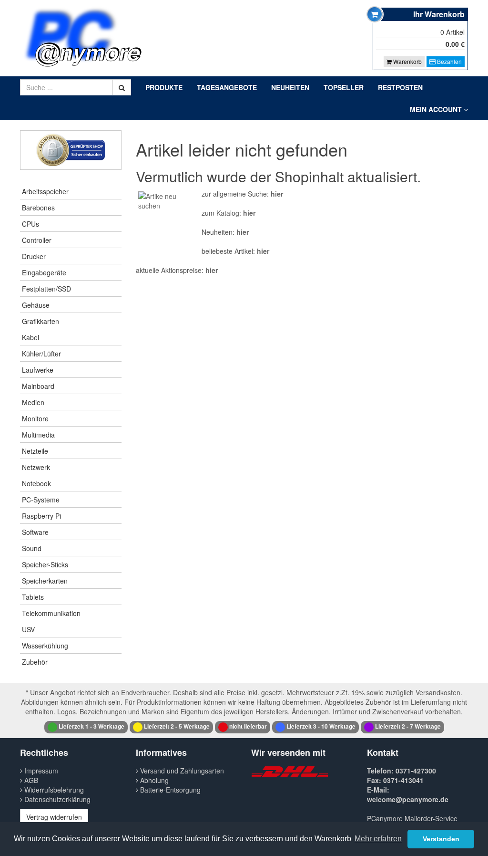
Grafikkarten (40, 321)
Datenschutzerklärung (56, 799)
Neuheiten (290, 87)
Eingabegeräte (44, 272)
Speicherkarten (45, 580)
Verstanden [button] (441, 839)
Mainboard (38, 386)
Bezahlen (449, 61)
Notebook (36, 483)
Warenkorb (407, 61)
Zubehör (35, 662)
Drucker (34, 256)
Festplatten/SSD (46, 288)
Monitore (35, 418)
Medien (33, 402)
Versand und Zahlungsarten (181, 770)
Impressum (40, 770)
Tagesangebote (227, 87)
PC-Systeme (41, 499)
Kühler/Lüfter (41, 353)
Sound (31, 548)
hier (277, 193)
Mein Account (437, 109)
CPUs (30, 224)
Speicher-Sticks (45, 564)
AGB (30, 780)
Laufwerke (37, 370)
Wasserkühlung (45, 645)
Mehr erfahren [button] (378, 839)
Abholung (153, 780)
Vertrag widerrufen (54, 817)
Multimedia (38, 434)
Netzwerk (36, 467)
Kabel (30, 337)
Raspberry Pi (41, 516)
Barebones (38, 207)
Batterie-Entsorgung (169, 789)
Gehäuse (36, 305)
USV (28, 629)
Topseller (344, 87)
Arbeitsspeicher (45, 191)
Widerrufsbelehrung (53, 789)
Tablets (33, 597)
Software (35, 532)
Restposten (400, 87)
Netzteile (35, 451)
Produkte (164, 87)
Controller (36, 240)
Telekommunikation (51, 613)
